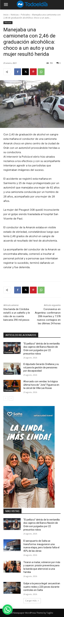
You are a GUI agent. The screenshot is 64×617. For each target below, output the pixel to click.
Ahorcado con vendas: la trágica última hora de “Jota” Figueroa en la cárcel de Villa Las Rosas (41, 384)
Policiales (25, 14)
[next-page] (11, 398)
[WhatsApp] (41, 71)
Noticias (15, 14)
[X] (25, 71)
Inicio (6, 14)
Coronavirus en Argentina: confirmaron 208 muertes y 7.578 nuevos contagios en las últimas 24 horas (48, 316)
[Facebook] (17, 71)
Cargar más (31, 600)
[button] (7, 609)
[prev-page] (5, 398)
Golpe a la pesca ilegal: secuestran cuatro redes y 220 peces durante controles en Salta (41, 586)
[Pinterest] (33, 71)
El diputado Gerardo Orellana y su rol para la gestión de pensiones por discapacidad (41, 367)
